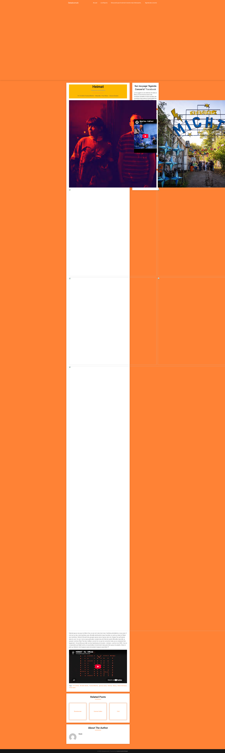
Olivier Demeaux (122, 685)
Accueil (95, 3)
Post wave (72, 687)
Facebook (151, 89)
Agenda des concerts (151, 3)
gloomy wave (103, 685)
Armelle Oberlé (84, 685)
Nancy (114, 685)
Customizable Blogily (122, 751)
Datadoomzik (73, 3)
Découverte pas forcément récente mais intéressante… (126, 3)
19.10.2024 (76, 685)
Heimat (110, 685)
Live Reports (104, 3)
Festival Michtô (93, 685)
